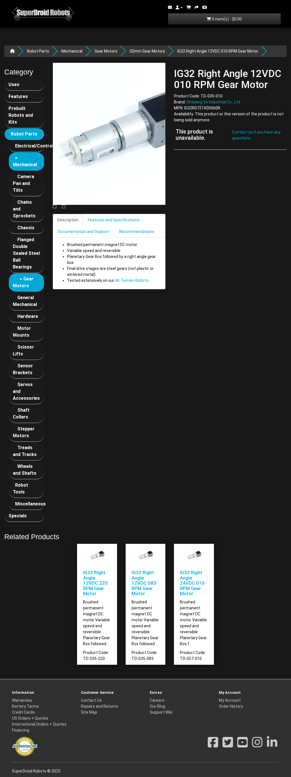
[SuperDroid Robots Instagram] (257, 745)
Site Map (89, 712)
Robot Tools (20, 488)
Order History (231, 706)
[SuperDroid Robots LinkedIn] (272, 745)
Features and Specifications (114, 220)
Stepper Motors (24, 432)
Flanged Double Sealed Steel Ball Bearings (26, 253)
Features (18, 96)
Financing (20, 730)
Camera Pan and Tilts (23, 183)
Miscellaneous (29, 504)
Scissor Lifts (23, 350)
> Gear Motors (23, 282)
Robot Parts (38, 51)
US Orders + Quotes (30, 718)
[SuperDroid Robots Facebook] (213, 745)
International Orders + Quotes (39, 724)
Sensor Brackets (23, 369)
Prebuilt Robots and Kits (21, 115)
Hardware (27, 316)
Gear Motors (106, 51)
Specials (18, 515)
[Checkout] (197, 7)
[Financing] (204, 7)
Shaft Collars (21, 413)
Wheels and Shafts (24, 470)
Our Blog (157, 706)
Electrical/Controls (29, 146)
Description (67, 220)
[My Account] (179, 7)
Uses (14, 84)
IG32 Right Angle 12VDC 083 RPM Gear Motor (144, 583)
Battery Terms (25, 706)
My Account (230, 700)
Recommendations (136, 231)
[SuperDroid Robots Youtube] (243, 745)
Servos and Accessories (26, 391)
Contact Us (91, 700)
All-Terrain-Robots (132, 280)
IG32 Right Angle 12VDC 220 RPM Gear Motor (95, 583)
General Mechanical (25, 301)
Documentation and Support (83, 231)
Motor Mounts (22, 332)
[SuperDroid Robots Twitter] (228, 745)
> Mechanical (25, 161)
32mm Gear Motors (147, 51)
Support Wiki (161, 712)
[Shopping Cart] (188, 7)
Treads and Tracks (25, 451)
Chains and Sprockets (24, 208)
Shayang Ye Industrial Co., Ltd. (213, 102)
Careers (157, 700)
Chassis (25, 227)
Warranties (22, 700)
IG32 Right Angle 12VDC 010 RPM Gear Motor (217, 51)
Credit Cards (23, 712)
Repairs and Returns (99, 706)
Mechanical (71, 51)
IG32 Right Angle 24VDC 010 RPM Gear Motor (192, 583)
